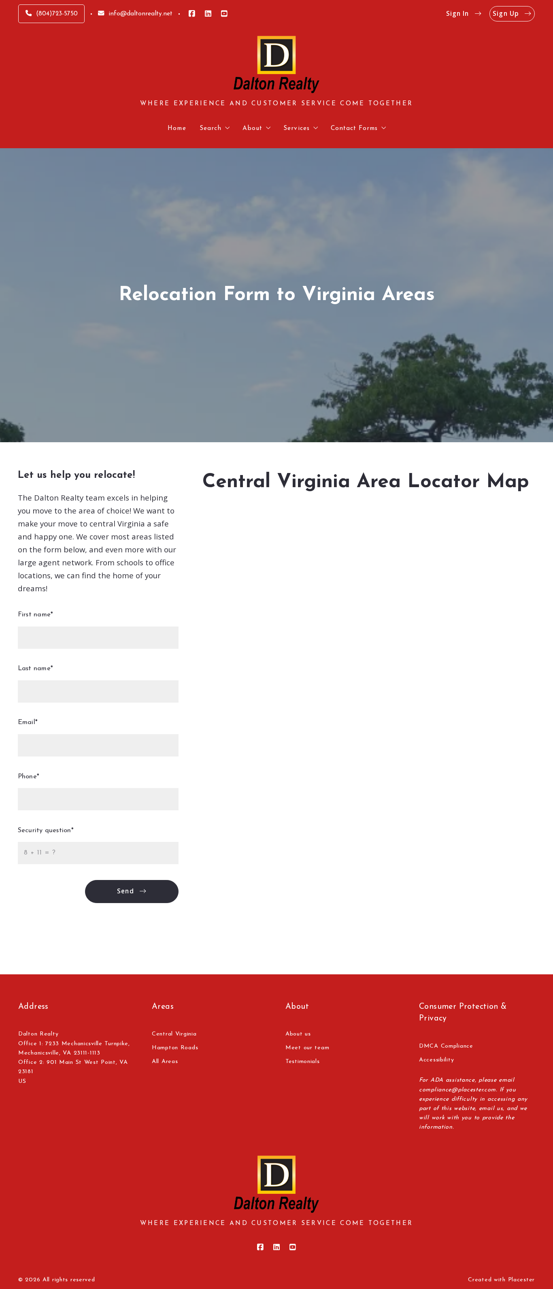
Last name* (35, 668)
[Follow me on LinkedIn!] (208, 13)
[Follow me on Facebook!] (192, 13)
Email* (28, 722)
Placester (521, 1280)
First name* (35, 614)
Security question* (46, 830)
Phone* (28, 776)
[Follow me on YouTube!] (224, 13)
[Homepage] (276, 64)
